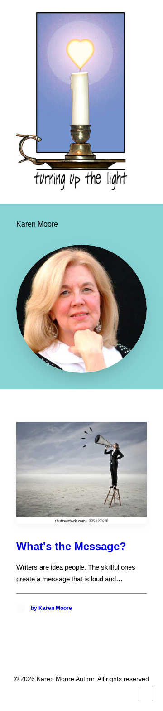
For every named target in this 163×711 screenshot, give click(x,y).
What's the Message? (71, 546)
